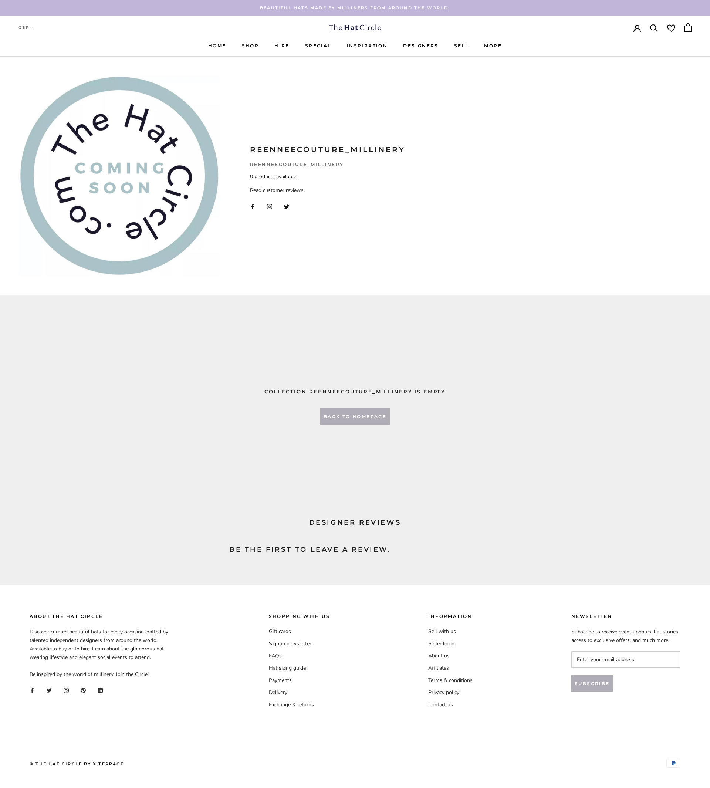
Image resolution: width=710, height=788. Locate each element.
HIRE (282, 45)
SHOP (250, 45)
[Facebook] (252, 206)
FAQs (275, 655)
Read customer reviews (277, 190)
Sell (461, 45)
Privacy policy (443, 692)
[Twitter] (286, 206)
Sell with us (442, 631)
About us (439, 655)
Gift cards (280, 631)
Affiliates (438, 668)
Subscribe (592, 683)
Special (318, 45)
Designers (421, 45)
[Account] (637, 27)
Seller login (441, 643)
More (493, 45)
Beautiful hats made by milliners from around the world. (355, 7)
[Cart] (688, 27)
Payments (280, 680)
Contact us (440, 704)
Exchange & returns (291, 704)
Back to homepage (355, 416)
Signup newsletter (290, 643)
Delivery (278, 692)
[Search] (654, 27)
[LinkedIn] (100, 690)
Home (217, 45)
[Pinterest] (83, 690)
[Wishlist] (671, 27)
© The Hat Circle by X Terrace (77, 764)
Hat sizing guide (287, 668)
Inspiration (367, 45)
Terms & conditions (450, 680)
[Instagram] (269, 206)
